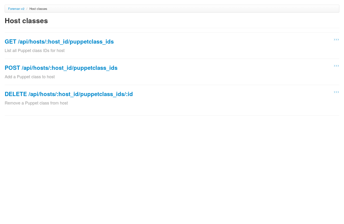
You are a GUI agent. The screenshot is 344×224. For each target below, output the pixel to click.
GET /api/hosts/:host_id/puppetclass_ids (59, 41)
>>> (336, 39)
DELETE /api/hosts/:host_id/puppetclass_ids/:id (69, 94)
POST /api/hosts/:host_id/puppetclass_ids (61, 67)
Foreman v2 (16, 8)
